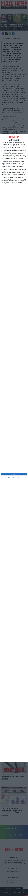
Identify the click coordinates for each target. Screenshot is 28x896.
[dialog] (14, 448)
